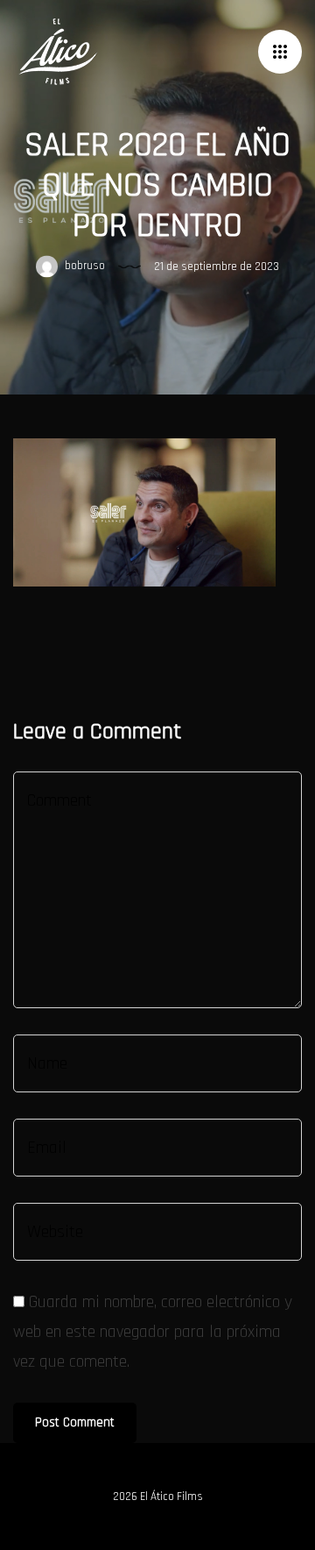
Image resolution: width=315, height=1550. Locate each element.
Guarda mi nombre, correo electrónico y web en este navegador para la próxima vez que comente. (152, 1331)
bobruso (83, 266)
